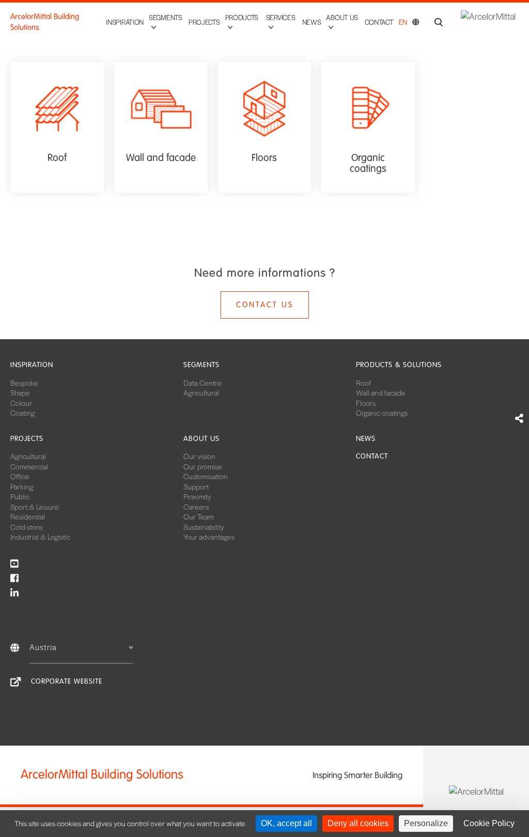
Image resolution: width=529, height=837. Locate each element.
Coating (22, 412)
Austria (42, 646)
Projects (204, 22)
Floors (366, 403)
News (311, 22)
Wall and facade (381, 392)
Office (19, 476)
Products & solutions (399, 364)
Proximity (197, 496)
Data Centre (202, 382)
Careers (196, 506)
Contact (379, 22)
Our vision (199, 456)
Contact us (264, 304)
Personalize (426, 823)
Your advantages (209, 536)
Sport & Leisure (34, 506)
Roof (363, 382)
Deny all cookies (358, 823)
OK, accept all (286, 823)
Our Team (198, 516)
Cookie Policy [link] (489, 823)
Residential (27, 516)
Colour (21, 403)
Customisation (205, 476)
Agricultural (201, 392)
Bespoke (24, 382)
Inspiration (125, 22)
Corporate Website (66, 681)
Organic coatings (382, 412)
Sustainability (203, 527)
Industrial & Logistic (40, 536)
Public (19, 496)
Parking (21, 486)
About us (201, 438)
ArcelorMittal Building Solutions (44, 22)
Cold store (26, 527)
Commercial (29, 466)
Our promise (202, 466)
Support (196, 486)
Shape (20, 392)
